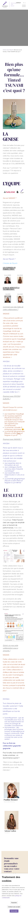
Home (4, 49)
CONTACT (18, 2)
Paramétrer (14, 902)
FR (23, 2)
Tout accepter (14, 911)
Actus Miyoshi (10, 49)
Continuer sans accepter (14, 906)
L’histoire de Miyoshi (10, 263)
